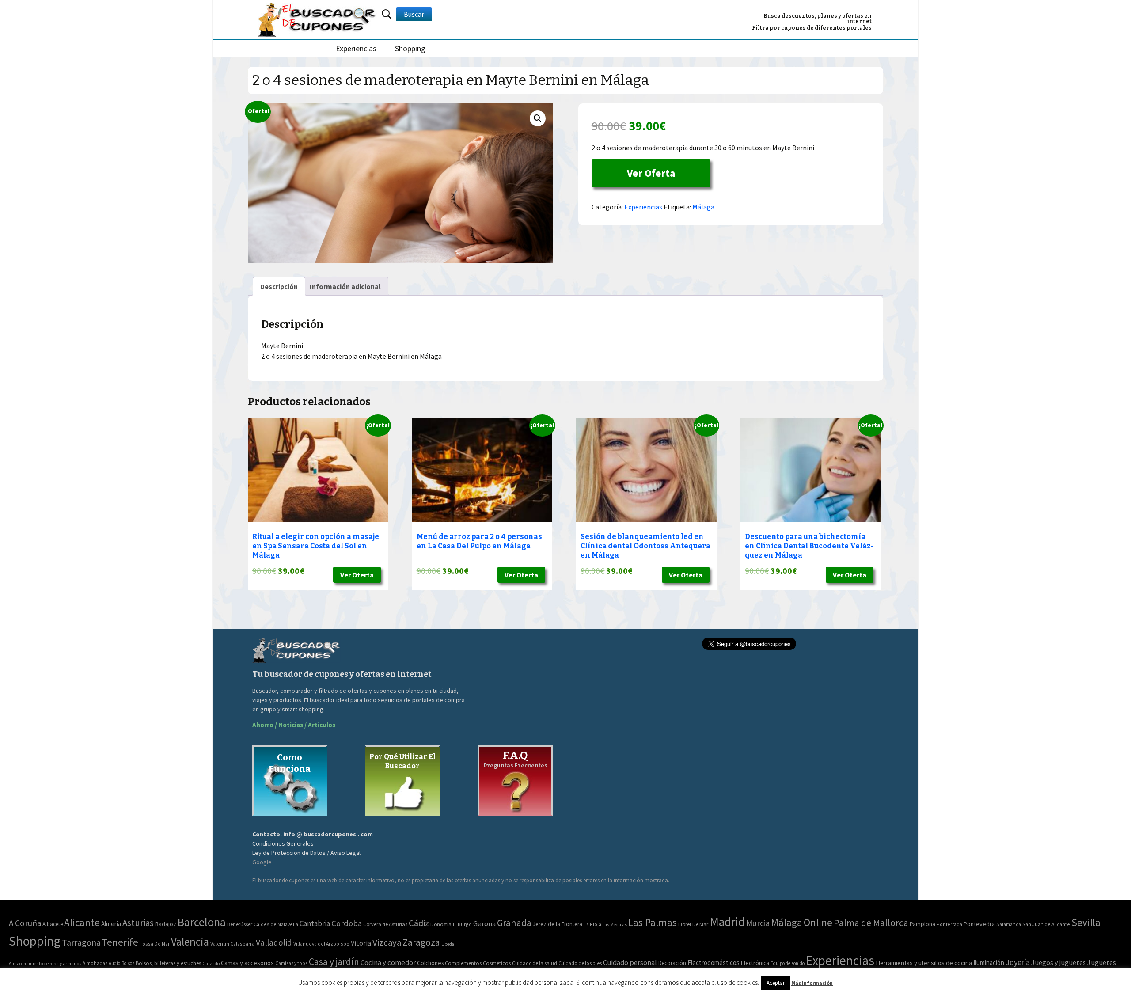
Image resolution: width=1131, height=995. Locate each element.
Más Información (812, 983)
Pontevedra (979, 924)
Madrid (727, 922)
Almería (111, 923)
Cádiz (419, 923)
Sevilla (1086, 922)
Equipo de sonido (787, 963)
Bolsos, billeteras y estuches (168, 963)
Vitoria (361, 942)
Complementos (463, 962)
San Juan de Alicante (1046, 924)
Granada (514, 923)
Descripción (279, 286)
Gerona (484, 923)
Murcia (758, 923)
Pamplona (922, 924)
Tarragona (81, 942)
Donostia (441, 924)
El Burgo (462, 924)
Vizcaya (386, 942)
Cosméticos (497, 963)
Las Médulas (615, 924)
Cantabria (315, 923)
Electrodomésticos (713, 962)
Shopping (410, 48)
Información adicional (345, 286)
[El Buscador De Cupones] (317, 18)
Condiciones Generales (283, 843)
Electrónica (755, 963)
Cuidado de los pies (580, 963)
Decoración (672, 963)
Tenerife (120, 942)
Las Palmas (652, 922)
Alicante (82, 922)
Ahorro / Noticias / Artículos (293, 725)
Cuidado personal (630, 962)
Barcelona (202, 922)
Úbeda (447, 944)
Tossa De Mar (155, 943)
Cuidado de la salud (534, 963)
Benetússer (239, 924)
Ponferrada (949, 924)
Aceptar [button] (776, 983)
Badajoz (165, 924)
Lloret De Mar (693, 924)
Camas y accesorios (247, 963)
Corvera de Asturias (385, 924)
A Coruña (25, 923)
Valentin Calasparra (232, 943)
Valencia (190, 942)
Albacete (52, 924)
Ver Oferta (651, 173)
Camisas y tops (291, 963)
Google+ (263, 862)
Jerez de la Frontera (557, 924)
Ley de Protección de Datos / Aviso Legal (306, 853)
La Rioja (592, 924)
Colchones (430, 963)
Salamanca (1008, 924)
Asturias (138, 923)
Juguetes (1101, 962)
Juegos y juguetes (1058, 962)
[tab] (279, 286)
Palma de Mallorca (871, 922)
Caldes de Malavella (276, 924)
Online (818, 922)
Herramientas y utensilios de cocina (924, 962)
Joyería (1018, 962)
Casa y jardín (334, 962)
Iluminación (988, 962)
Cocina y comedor (388, 962)
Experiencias (356, 48)
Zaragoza (421, 942)
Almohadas (95, 963)
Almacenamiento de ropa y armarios (45, 963)
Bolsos (127, 963)
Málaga (703, 206)
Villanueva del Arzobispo (321, 943)
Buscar (414, 14)
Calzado (211, 963)
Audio (114, 963)
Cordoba (346, 923)
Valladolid (274, 942)
